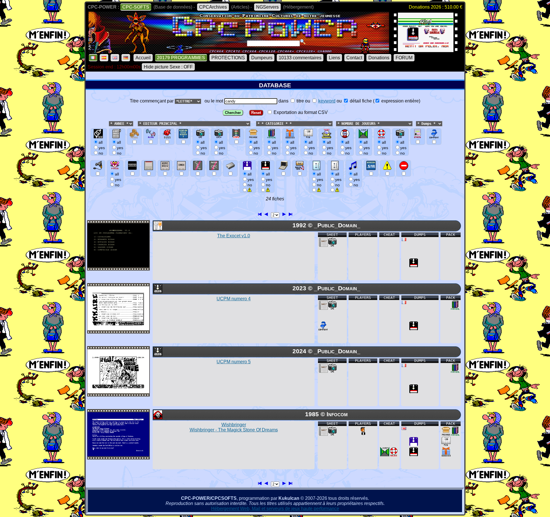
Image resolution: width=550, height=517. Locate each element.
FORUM (404, 57)
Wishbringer (234, 427)
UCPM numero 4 (234, 298)
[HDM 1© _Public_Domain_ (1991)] (425, 50)
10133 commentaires (300, 57)
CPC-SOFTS (135, 7)
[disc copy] (413, 265)
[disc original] (413, 444)
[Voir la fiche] (118, 265)
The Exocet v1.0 (233, 235)
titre (299, 100)
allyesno (250, 179)
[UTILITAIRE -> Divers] (157, 228)
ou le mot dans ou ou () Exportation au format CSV (311, 106)
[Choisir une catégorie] (254, 123)
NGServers (267, 7)
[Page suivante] (284, 213)
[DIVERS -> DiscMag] (157, 291)
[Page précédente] (266, 213)
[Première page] (260, 213)
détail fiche (360, 100)
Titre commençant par (152, 100)
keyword (326, 100)
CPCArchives (213, 7)
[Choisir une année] (108, 123)
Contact (354, 57)
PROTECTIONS (228, 57)
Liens (334, 57)
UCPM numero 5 (234, 361)
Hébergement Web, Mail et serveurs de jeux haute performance (275, 508)
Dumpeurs (261, 57)
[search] (303, 42)
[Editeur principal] (137, 123)
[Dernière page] (290, 213)
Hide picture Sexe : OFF (168, 66)
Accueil (143, 57)
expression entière (399, 100)
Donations (378, 57)
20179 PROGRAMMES (181, 57)
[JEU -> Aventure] (157, 417)
